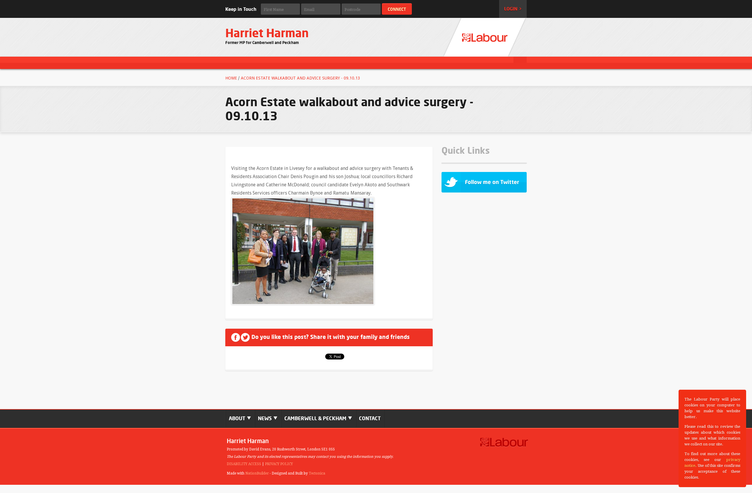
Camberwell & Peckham (316, 418)
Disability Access (244, 464)
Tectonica (317, 473)
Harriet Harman (267, 33)
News (265, 418)
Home (231, 78)
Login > (513, 9)
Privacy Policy (279, 464)
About (237, 418)
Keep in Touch (240, 9)
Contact (370, 418)
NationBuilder (257, 473)
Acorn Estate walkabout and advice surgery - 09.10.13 (300, 78)
